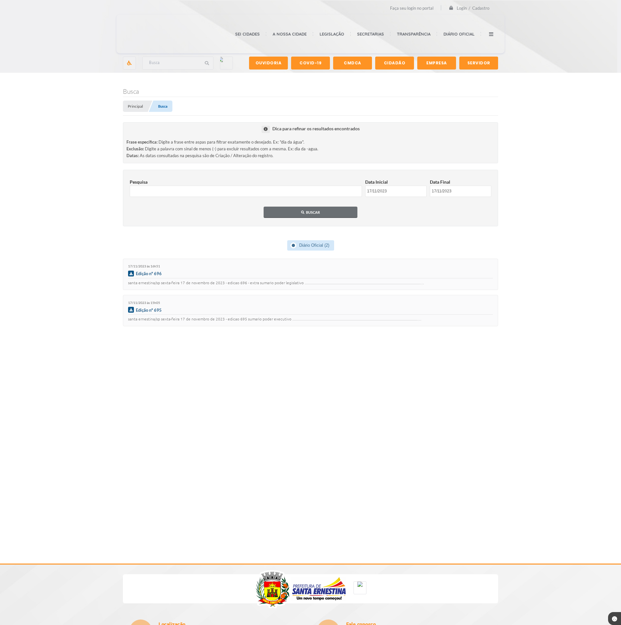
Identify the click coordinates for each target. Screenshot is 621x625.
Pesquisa (138, 182)
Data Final (440, 182)
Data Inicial (376, 182)
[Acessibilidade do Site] (129, 63)
